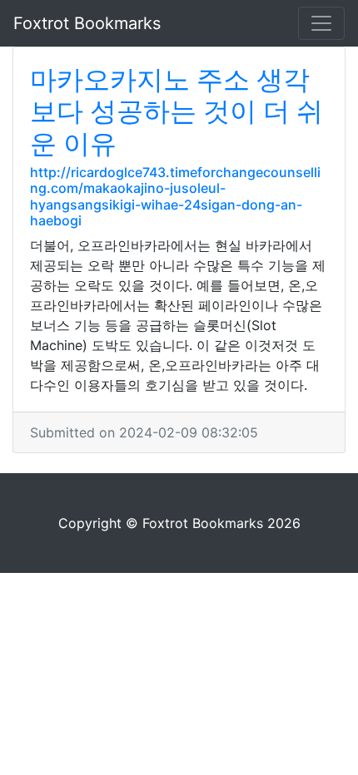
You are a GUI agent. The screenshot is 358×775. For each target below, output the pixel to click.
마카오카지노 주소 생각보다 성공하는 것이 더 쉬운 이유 (176, 111)
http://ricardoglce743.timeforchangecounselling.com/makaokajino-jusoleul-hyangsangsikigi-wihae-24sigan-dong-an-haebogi (175, 196)
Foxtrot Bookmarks (87, 23)
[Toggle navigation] (321, 23)
